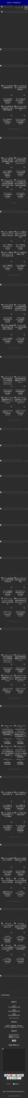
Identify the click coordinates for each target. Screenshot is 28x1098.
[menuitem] (8, 129)
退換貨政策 (13, 1025)
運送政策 (8, 1025)
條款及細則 (19, 1025)
